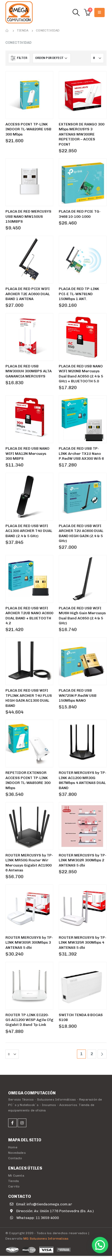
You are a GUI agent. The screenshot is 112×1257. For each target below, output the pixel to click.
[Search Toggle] (76, 12)
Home (12, 1147)
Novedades (17, 1153)
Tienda (13, 1181)
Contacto (15, 1158)
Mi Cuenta (16, 1175)
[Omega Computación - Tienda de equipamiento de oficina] (19, 12)
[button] (100, 1245)
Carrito (14, 1186)
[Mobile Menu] (99, 12)
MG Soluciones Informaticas (46, 1238)
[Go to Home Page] (7, 30)
